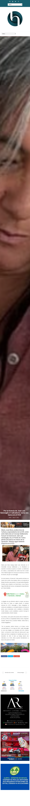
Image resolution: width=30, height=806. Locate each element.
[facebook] (18, 1)
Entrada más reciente (9, 672)
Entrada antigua (20, 672)
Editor (10, 517)
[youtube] (13, 1)
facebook (4, 656)
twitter (10, 656)
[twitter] (15, 1)
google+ (17, 656)
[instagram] (10, 1)
